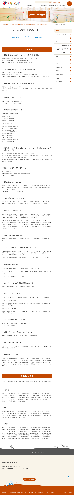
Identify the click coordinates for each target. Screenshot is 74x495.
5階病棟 (57, 70)
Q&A (60, 5)
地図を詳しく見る (28, 479)
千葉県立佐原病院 (50, 492)
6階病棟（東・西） (60, 74)
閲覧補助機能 (57, 2)
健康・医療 (17, 24)
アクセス (64, 2)
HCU (57, 56)
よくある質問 (15, 37)
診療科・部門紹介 (43, 24)
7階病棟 (57, 78)
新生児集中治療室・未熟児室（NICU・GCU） (62, 49)
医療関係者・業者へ (53, 5)
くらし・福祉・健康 (10, 24)
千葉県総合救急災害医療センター (16, 492)
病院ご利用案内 (44, 5)
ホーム (3, 24)
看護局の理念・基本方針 (61, 34)
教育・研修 (58, 41)
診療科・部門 (36, 5)
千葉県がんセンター (29, 492)
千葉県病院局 (4, 492)
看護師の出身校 (38, 37)
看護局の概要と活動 (60, 38)
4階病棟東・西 (59, 67)
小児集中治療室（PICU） (61, 52)
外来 (57, 63)
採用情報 (64, 5)
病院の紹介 (29, 5)
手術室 (57, 59)
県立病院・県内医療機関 (26, 24)
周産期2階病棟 (59, 81)
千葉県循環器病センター (39, 492)
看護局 (50, 24)
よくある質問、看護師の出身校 (62, 45)
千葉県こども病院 (35, 24)
